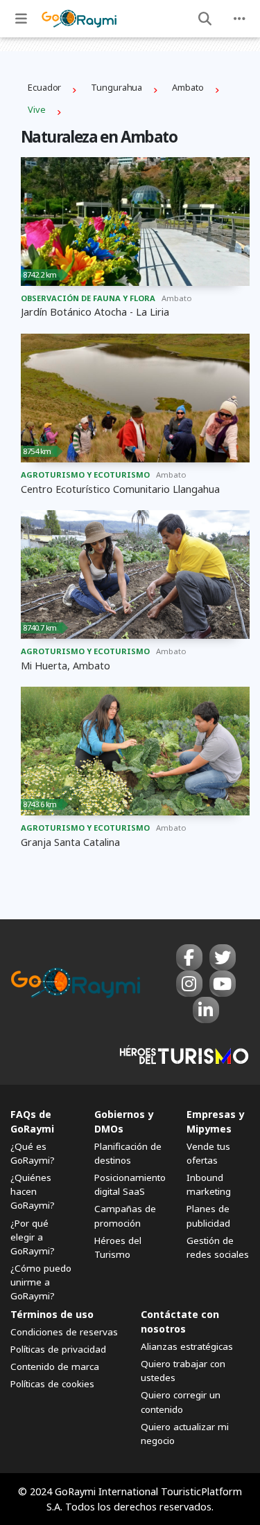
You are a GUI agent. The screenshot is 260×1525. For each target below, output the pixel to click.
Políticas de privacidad (58, 1349)
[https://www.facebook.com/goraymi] (189, 957)
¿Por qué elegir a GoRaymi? (32, 1237)
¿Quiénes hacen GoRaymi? (32, 1191)
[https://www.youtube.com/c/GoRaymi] (222, 984)
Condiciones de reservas (64, 1332)
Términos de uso (52, 1314)
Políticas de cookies (52, 1384)
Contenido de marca (54, 1366)
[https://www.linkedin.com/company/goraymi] (206, 1010)
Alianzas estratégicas (187, 1346)
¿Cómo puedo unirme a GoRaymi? (40, 1282)
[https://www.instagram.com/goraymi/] (189, 984)
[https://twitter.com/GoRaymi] (222, 957)
